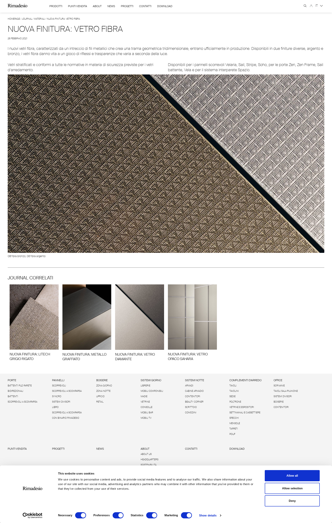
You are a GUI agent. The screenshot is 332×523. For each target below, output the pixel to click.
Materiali (39, 18)
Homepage (14, 18)
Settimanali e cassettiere (244, 412)
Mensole (234, 423)
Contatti (145, 6)
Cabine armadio (194, 391)
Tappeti (233, 428)
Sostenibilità (148, 464)
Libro (55, 407)
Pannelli (58, 380)
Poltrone (235, 401)
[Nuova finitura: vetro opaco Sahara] (192, 322)
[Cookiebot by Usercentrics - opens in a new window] (32, 515)
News (111, 6)
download (164, 6)
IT (317, 6)
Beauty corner (194, 401)
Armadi (189, 385)
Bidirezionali (15, 391)
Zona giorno (104, 385)
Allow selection (292, 488)
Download (237, 448)
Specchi (234, 417)
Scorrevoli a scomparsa (22, 401)
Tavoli (233, 385)
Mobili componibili (152, 391)
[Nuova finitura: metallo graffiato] (86, 322)
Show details (208, 515)
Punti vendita (17, 448)
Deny (292, 500)
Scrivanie (279, 385)
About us (146, 454)
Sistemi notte (194, 380)
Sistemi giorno (151, 380)
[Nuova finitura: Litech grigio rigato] (34, 322)
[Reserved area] (311, 6)
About (97, 6)
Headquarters (149, 459)
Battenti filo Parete (20, 385)
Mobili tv (146, 417)
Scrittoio (191, 407)
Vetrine (145, 401)
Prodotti (55, 6)
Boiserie (102, 380)
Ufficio (100, 396)
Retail (99, 401)
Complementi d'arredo (245, 380)
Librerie (145, 385)
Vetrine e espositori (241, 407)
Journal (27, 18)
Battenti (13, 396)
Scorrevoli (59, 385)
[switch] (118, 515)
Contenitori (192, 396)
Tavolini (234, 391)
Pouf (232, 434)
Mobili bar (147, 412)
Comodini (190, 412)
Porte (12, 380)
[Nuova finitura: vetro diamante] (139, 322)
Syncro (56, 396)
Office (278, 380)
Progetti (127, 6)
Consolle (146, 407)
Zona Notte (103, 391)
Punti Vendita (77, 6)
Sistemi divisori (61, 401)
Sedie (232, 396)
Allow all (292, 475)
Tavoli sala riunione (286, 391)
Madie (144, 396)
